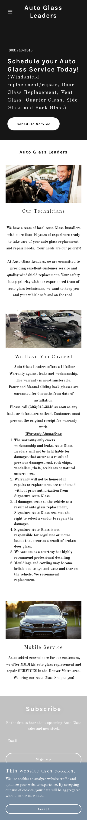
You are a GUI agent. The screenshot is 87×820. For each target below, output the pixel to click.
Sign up (43, 759)
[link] (43, 17)
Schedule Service (33, 124)
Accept (43, 808)
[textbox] (43, 741)
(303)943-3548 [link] (19, 50)
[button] (11, 11)
